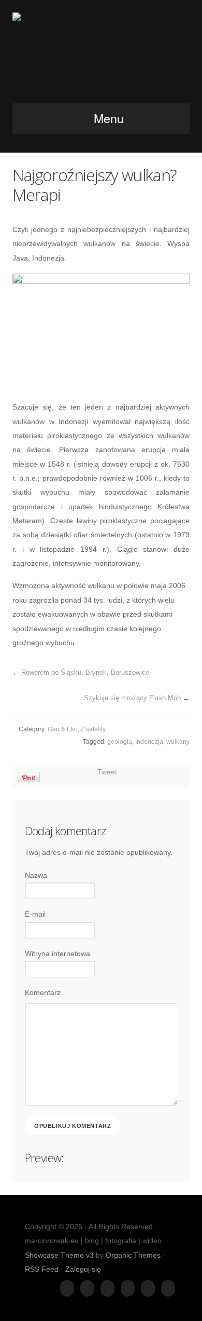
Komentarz (43, 992)
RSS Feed (42, 1269)
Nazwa (36, 875)
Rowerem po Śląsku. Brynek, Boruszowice (85, 672)
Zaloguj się (83, 1269)
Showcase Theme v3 (59, 1255)
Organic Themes (133, 1255)
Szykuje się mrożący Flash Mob (132, 698)
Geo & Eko (63, 729)
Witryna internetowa (57, 953)
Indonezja (149, 741)
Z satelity (93, 729)
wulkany (178, 741)
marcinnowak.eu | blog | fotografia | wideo (101, 54)
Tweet (107, 772)
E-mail (35, 914)
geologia (119, 741)
